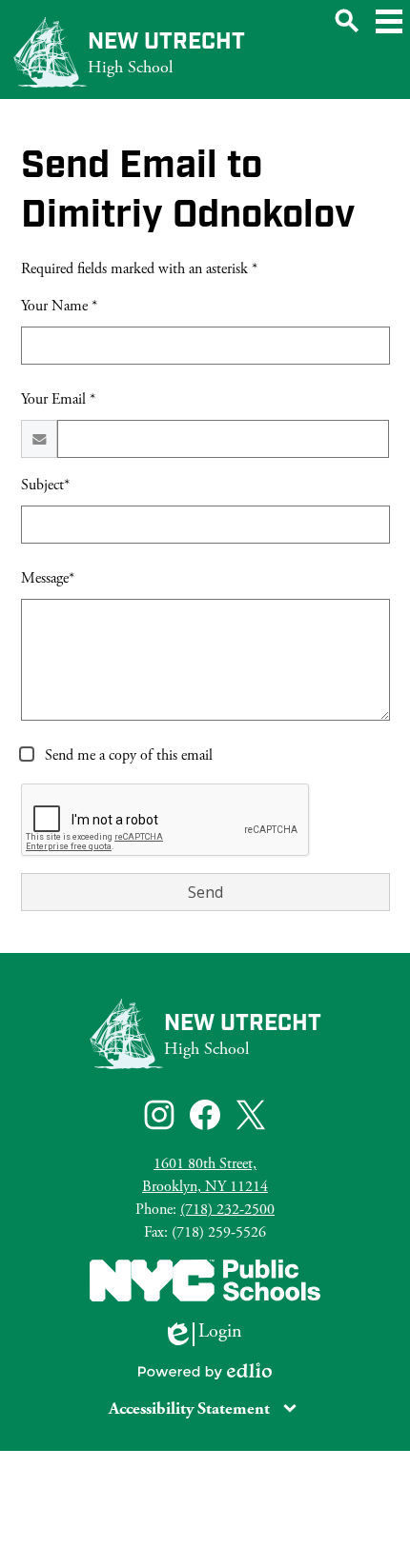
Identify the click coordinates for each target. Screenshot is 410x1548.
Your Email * (58, 399)
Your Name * (59, 306)
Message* (47, 578)
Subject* (45, 485)
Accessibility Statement (189, 1409)
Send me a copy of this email (127, 755)
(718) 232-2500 (227, 1210)
